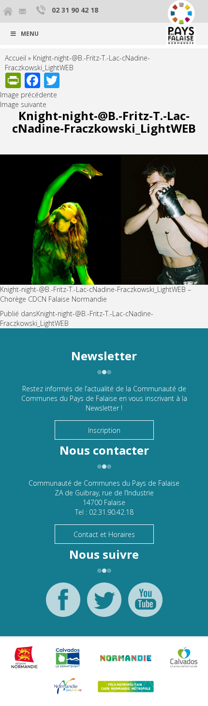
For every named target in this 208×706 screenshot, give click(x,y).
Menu (30, 34)
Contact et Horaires (104, 534)
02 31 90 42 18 (75, 10)
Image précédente (28, 94)
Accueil (15, 57)
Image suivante (23, 104)
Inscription (104, 430)
